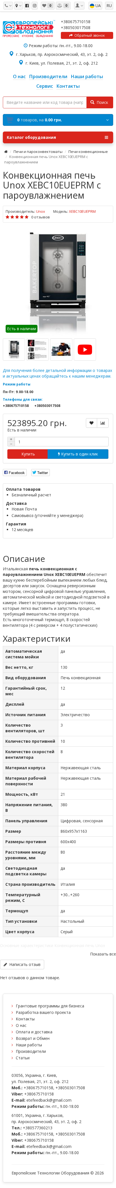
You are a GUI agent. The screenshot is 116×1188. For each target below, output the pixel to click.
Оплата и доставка (34, 1031)
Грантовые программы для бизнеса (50, 1006)
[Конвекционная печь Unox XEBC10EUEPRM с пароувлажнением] (58, 282)
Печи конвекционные (88, 151)
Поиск (101, 102)
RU (109, 5)
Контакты (25, 1019)
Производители (31, 1051)
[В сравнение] (103, 423)
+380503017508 (75, 27)
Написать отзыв (24, 964)
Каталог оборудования (31, 137)
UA (97, 5)
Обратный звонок (89, 35)
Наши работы (29, 1044)
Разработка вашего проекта (43, 1012)
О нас (21, 1025)
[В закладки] (91, 423)
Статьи (23, 1057)
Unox (40, 211)
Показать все (103, 954)
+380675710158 (75, 21)
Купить (27, 454)
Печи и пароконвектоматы (38, 151)
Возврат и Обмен (33, 1038)
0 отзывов (40, 217)
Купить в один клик (79, 454)
